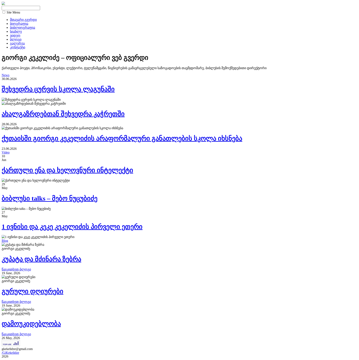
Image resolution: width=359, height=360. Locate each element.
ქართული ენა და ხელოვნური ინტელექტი (67, 170)
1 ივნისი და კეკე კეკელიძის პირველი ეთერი (72, 226)
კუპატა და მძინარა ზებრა (41, 259)
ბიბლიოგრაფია (22, 27)
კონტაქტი (17, 47)
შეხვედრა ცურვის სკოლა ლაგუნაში (58, 89)
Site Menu (13, 12)
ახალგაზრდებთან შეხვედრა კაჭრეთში (63, 114)
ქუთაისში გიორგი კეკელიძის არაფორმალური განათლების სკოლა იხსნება (122, 138)
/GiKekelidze (10, 352)
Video (6, 152)
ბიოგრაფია (19, 23)
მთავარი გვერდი (23, 19)
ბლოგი (15, 39)
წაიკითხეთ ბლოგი (16, 269)
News (5, 75)
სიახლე (16, 31)
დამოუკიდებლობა (31, 323)
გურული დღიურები (32, 291)
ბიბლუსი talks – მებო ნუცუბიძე (49, 198)
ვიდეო (15, 35)
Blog (5, 240)
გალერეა (17, 43)
